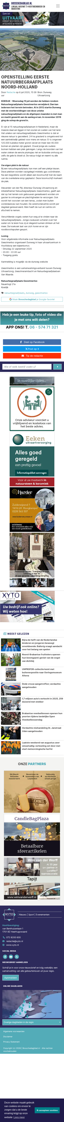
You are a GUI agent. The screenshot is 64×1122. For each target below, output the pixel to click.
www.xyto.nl (12, 945)
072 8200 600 (13, 937)
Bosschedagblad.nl (21, 3)
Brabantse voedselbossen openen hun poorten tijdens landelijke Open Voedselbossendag (42, 716)
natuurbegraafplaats (14, 293)
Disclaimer (8, 1036)
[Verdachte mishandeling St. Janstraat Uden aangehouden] (11, 733)
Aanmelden (10, 977)
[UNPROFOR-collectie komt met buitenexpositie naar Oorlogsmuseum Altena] (11, 674)
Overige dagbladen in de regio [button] (19, 1022)
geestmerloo (41, 293)
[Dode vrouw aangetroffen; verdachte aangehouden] (11, 689)
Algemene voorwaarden (13, 1031)
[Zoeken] (57, 367)
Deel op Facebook (34, 342)
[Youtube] (11, 956)
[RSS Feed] (17, 956)
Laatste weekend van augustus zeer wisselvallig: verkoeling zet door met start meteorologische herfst (41, 745)
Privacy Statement (11, 1042)
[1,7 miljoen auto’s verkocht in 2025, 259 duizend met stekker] (11, 703)
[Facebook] (5, 956)
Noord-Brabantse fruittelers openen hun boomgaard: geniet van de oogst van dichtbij (41, 657)
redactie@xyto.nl (14, 941)
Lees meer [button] (19, 1117)
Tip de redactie (34, 355)
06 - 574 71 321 (43, 327)
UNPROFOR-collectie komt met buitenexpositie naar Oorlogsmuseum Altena (42, 672)
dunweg (30, 293)
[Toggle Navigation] (58, 6)
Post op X (33, 348)
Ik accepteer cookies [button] (47, 1110)
